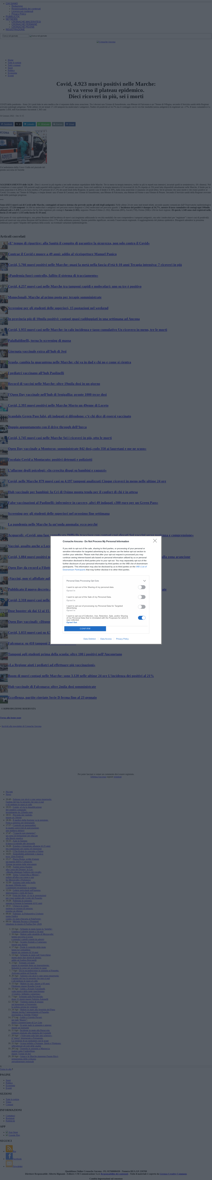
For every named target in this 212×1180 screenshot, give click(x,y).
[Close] (156, 541)
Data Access (106, 639)
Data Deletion (90, 639)
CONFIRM (85, 629)
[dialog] (106, 590)
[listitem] (106, 580)
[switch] (142, 587)
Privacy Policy (122, 639)
